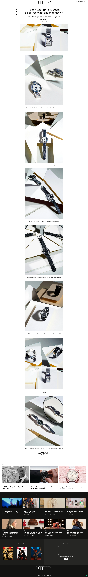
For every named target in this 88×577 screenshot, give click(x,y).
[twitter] (16, 15)
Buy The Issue (78, 1)
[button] (41, 554)
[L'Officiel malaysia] (44, 3)
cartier (26, 460)
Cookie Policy (49, 575)
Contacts (38, 575)
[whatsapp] (16, 16)
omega (29, 460)
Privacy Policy (71, 556)
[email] (16, 8)
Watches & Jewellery (44, 6)
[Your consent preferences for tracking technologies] (86, 575)
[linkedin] (16, 13)
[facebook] (16, 9)
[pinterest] (16, 11)
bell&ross (33, 460)
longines (37, 460)
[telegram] (16, 18)
